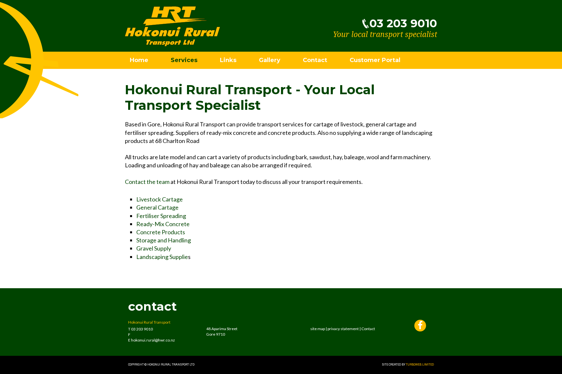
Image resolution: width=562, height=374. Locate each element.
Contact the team (147, 181)
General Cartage (157, 207)
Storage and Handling (163, 240)
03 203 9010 (403, 23)
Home (139, 60)
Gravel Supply (153, 248)
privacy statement (343, 328)
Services (184, 60)
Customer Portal (375, 60)
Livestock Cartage (159, 199)
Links (228, 60)
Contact (315, 60)
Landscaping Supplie (162, 256)
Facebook (420, 326)
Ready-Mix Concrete (163, 223)
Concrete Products (160, 232)
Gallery (269, 60)
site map (317, 328)
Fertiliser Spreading (161, 215)
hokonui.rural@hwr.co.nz (153, 340)
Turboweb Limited (420, 364)
